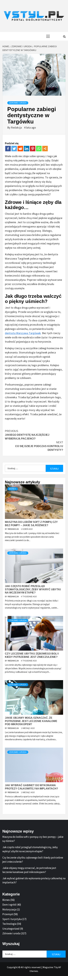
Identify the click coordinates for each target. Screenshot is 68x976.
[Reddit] (20, 148)
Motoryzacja (9, 909)
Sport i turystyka (12, 919)
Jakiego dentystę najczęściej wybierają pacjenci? (27, 435)
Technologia (9, 924)
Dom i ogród (9, 904)
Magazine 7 (49, 967)
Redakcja (16, 127)
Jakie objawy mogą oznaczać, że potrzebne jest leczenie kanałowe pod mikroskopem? (31, 721)
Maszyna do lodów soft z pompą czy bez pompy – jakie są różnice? (32, 839)
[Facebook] (8, 148)
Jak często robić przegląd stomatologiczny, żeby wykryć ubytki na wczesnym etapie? (33, 589)
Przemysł (7, 914)
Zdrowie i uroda (17, 103)
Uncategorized (10, 928)
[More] (45, 148)
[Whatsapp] (39, 148)
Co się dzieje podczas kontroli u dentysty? (39, 446)
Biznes (12, 489)
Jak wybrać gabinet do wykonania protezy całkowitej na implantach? (33, 880)
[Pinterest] (32, 148)
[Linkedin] (26, 148)
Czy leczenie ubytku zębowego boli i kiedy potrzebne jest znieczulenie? (32, 859)
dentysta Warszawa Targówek (23, 333)
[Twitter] (14, 148)
